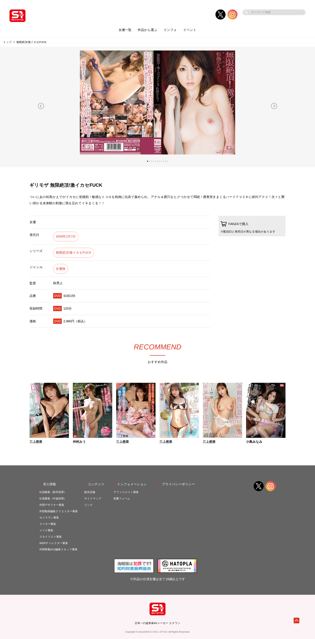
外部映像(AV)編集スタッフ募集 (58, 549)
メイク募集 (46, 530)
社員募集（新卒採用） (52, 492)
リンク (88, 504)
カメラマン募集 (49, 517)
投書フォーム (121, 498)
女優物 (60, 268)
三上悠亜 (36, 441)
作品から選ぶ (147, 30)
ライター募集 (47, 523)
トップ (7, 42)
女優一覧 (125, 30)
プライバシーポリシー (178, 484)
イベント (189, 30)
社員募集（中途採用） (52, 498)
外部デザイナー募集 (51, 504)
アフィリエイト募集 (126, 492)
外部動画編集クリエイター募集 (58, 511)
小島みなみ (254, 441)
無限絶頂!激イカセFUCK (73, 252)
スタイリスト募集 (50, 536)
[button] (41, 106)
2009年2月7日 (66, 236)
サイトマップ (92, 498)
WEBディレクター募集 (53, 543)
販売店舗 (89, 492)
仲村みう (79, 441)
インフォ (170, 30)
